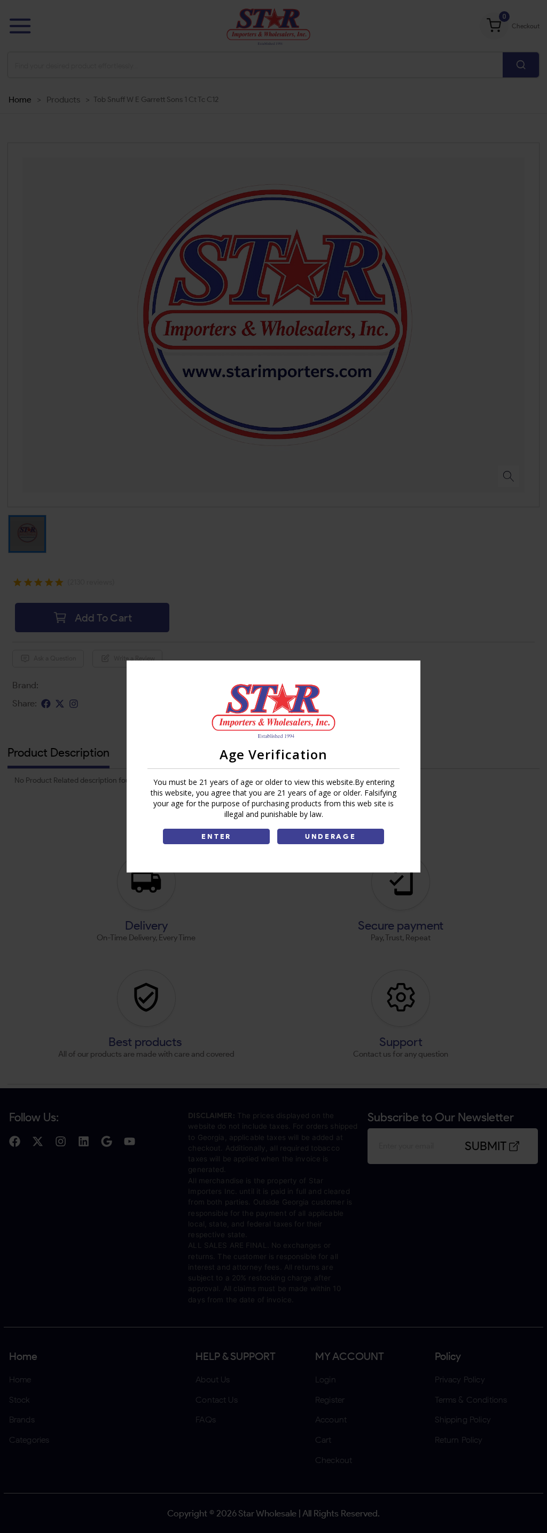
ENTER (216, 836)
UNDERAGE (330, 836)
